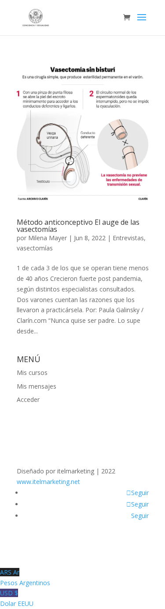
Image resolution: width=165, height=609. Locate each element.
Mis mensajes (36, 386)
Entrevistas (128, 238)
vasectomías (35, 248)
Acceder (28, 399)
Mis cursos (32, 372)
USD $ (16, 598)
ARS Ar (25, 577)
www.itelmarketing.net (48, 481)
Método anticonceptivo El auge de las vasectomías (78, 225)
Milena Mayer (47, 238)
